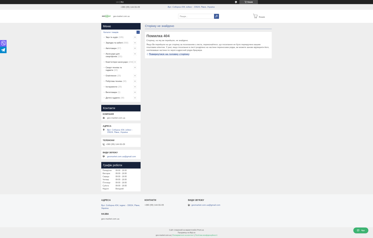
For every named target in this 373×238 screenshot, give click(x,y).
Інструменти (111, 86)
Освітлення (111, 75)
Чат (363, 230)
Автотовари (111, 48)
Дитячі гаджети (113, 98)
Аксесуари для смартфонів (113, 55)
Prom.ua (200, 230)
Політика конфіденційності (206, 235)
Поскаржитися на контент (183, 235)
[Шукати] (216, 16)
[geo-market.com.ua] (106, 16)
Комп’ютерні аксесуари (117, 62)
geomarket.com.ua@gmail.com (121, 156)
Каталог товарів (110, 32)
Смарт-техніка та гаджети (114, 68)
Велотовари (111, 92)
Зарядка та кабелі (114, 43)
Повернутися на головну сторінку (169, 54)
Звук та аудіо (112, 37)
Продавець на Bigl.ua (186, 233)
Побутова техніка (114, 81)
